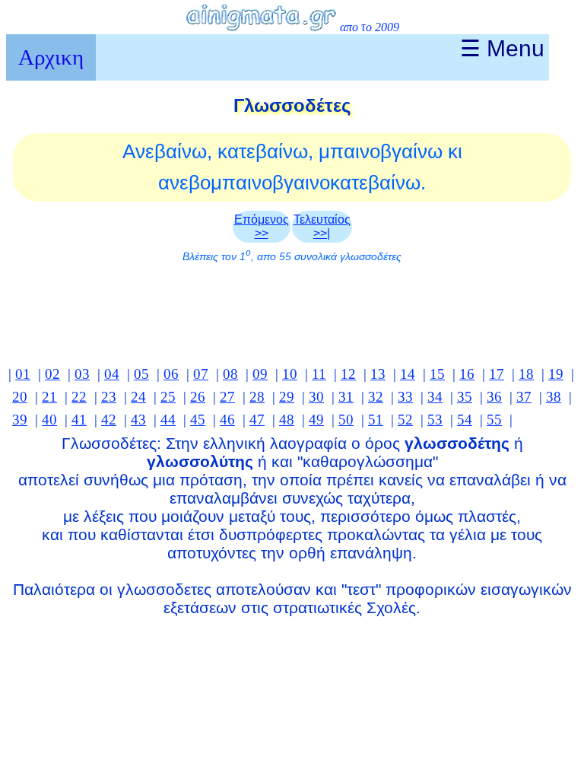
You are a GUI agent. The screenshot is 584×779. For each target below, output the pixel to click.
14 (407, 374)
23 (108, 397)
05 (141, 374)
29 (286, 397)
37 (524, 397)
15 (437, 374)
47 (257, 420)
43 (138, 420)
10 (289, 374)
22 (79, 397)
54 (464, 420)
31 (346, 397)
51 (375, 420)
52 (405, 420)
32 (375, 397)
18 (526, 374)
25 (168, 397)
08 (230, 374)
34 (435, 397)
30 (316, 397)
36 (494, 397)
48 (286, 420)
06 (171, 374)
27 (227, 397)
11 (319, 374)
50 (346, 420)
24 (138, 397)
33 (405, 397)
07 (200, 374)
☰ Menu (502, 48)
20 (19, 397)
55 (494, 420)
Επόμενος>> (261, 226)
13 (378, 374)
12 (348, 374)
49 (316, 420)
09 (260, 374)
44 (168, 420)
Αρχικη (51, 57)
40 (49, 420)
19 (555, 374)
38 (553, 397)
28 (257, 397)
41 (79, 420)
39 (19, 420)
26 (197, 397)
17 (496, 374)
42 (108, 420)
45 (197, 420)
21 (49, 397)
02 (52, 374)
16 (466, 374)
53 (435, 420)
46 (227, 420)
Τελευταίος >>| (322, 226)
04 (111, 374)
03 (82, 374)
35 (464, 397)
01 (22, 374)
